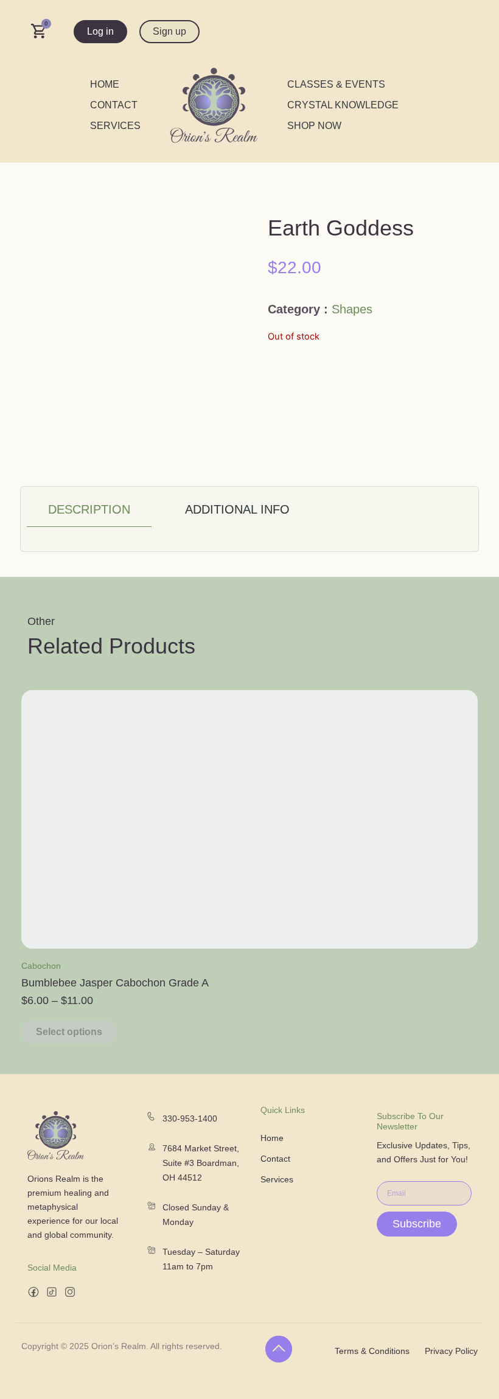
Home (104, 84)
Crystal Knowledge (343, 105)
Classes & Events (336, 84)
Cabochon (41, 966)
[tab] (89, 510)
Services (115, 125)
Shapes (352, 309)
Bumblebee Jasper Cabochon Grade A (115, 983)
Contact (114, 105)
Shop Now (314, 125)
